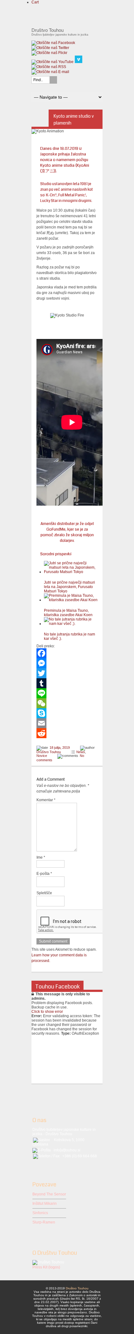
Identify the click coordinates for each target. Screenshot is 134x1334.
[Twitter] (67, 673)
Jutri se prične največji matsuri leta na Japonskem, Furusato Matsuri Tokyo (69, 586)
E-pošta (44, 873)
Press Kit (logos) (46, 1267)
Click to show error (47, 1011)
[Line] (67, 693)
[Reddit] (67, 733)
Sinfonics (40, 1213)
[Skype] (67, 713)
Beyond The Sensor (49, 1194)
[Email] (67, 723)
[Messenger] (67, 663)
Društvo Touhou (48, 752)
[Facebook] (67, 653)
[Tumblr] (67, 683)
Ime (40, 857)
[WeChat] (67, 703)
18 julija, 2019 (60, 747)
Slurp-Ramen (43, 1222)
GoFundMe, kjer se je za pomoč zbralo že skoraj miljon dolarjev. (67, 535)
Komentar (45, 800)
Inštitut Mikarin (44, 1203)
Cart (35, 2)
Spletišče (44, 893)
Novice (41, 756)
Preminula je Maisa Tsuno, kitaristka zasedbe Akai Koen (68, 612)
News (80, 752)
